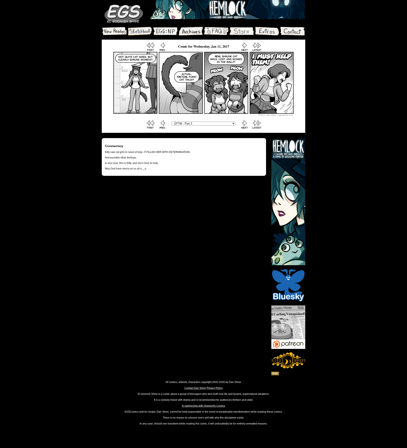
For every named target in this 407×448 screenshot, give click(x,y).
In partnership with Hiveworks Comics (203, 405)
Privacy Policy (215, 388)
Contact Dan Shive (195, 388)
